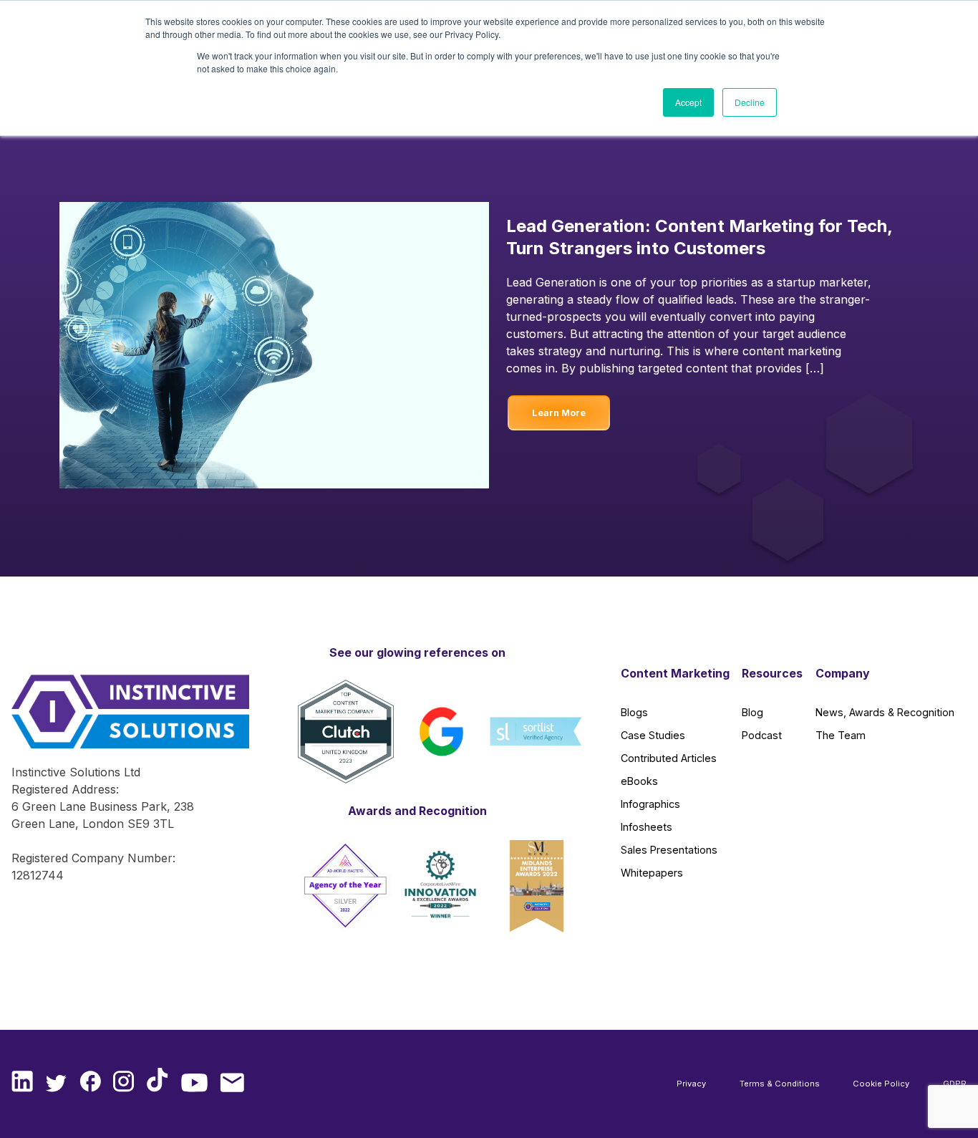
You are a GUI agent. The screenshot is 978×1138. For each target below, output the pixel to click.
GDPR (955, 1084)
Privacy (691, 1084)
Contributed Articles (669, 758)
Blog (752, 712)
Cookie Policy (881, 1084)
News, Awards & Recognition (884, 712)
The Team (840, 735)
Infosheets (646, 827)
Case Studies (653, 735)
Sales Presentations (669, 850)
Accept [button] (688, 102)
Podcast (762, 735)
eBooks (639, 781)
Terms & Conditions (780, 1084)
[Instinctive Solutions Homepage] (118, 719)
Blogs (634, 712)
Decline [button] (750, 102)
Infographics (650, 804)
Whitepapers (652, 873)
